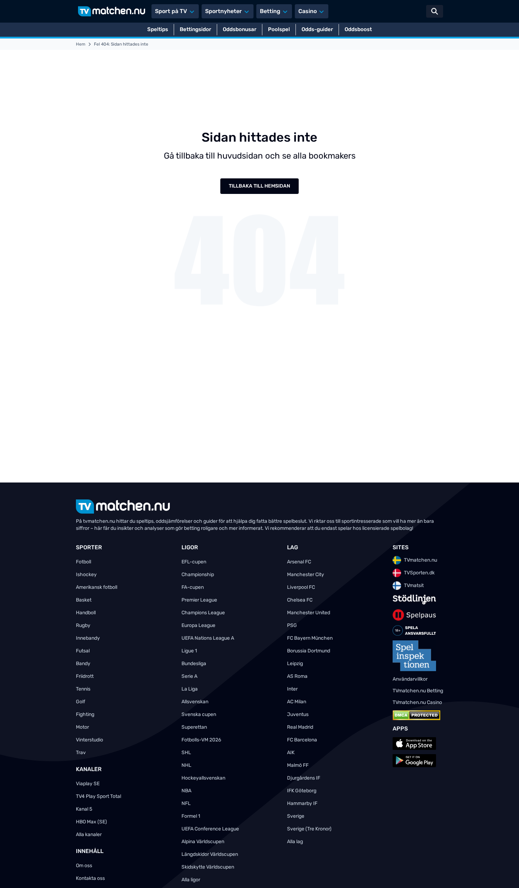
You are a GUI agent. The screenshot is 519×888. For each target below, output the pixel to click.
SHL (186, 753)
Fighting (85, 714)
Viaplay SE (88, 784)
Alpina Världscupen (202, 842)
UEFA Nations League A (207, 638)
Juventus (298, 714)
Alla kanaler (89, 834)
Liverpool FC (301, 587)
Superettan (194, 727)
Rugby (83, 625)
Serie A (189, 676)
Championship (197, 575)
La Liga (189, 689)
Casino (307, 11)
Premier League (199, 600)
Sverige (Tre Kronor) (309, 829)
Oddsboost (358, 29)
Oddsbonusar (239, 29)
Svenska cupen (198, 714)
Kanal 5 (84, 809)
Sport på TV (171, 11)
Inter (292, 689)
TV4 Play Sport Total (98, 796)
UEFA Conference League (210, 829)
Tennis (83, 689)
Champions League (203, 613)
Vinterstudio (89, 740)
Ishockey (86, 575)
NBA (186, 791)
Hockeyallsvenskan (203, 778)
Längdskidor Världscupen (209, 854)
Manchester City (305, 575)
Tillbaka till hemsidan (259, 186)
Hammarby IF (302, 803)
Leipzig (295, 664)
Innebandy (88, 638)
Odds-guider (317, 29)
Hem (80, 44)
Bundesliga (193, 664)
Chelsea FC (299, 600)
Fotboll (83, 562)
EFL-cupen (193, 562)
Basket (83, 600)
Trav (81, 753)
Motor (82, 727)
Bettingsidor (195, 29)
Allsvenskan (194, 702)
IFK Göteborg (301, 791)
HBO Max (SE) (91, 822)
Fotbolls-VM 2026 (201, 740)
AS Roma (297, 676)
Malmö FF (298, 765)
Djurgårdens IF (303, 778)
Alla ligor (190, 880)
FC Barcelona (302, 740)
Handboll (86, 613)
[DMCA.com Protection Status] (416, 715)
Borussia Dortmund (308, 651)
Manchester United (308, 613)
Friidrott (85, 676)
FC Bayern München (310, 638)
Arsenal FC (299, 562)
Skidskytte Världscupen (207, 867)
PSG (292, 625)
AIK (290, 753)
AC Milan (296, 702)
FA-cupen (192, 587)
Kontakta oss (90, 878)
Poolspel (279, 29)
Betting (270, 11)
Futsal (83, 651)
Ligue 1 (189, 651)
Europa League (198, 625)
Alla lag (295, 842)
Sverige (295, 816)
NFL (186, 803)
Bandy (83, 664)
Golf (80, 702)
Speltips (157, 29)
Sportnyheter (223, 11)
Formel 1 (190, 816)
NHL (186, 765)
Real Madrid (300, 727)
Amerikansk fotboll (96, 587)
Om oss (84, 866)
